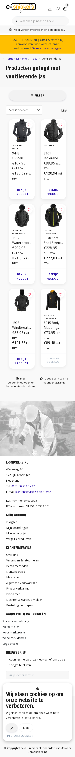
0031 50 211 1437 (23, 486)
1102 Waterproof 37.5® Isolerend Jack (21, 240)
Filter (39, 95)
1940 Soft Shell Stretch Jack (53, 240)
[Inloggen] (50, 8)
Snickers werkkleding (15, 621)
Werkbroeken (11, 627)
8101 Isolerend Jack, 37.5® (52, 155)
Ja (11, 728)
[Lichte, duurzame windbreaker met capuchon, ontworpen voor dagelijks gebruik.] (22, 300)
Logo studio (10, 643)
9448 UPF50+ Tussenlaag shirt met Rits (21, 155)
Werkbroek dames (14, 638)
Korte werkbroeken (14, 632)
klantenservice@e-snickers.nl (33, 492)
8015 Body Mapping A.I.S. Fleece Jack (52, 325)
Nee (26, 728)
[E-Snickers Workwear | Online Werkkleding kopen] (21, 8)
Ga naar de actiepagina (47, 48)
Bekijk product (22, 192)
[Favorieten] (57, 8)
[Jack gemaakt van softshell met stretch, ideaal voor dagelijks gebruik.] (53, 215)
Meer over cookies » (20, 736)
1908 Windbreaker (21, 325)
